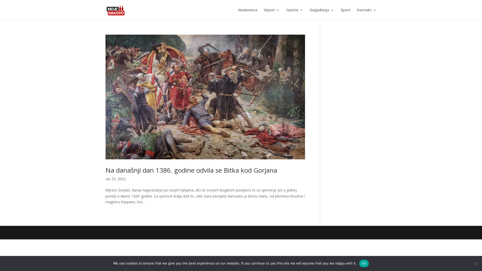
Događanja (319, 10)
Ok (364, 263)
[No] (475, 263)
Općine (292, 10)
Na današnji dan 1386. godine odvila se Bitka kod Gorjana (191, 170)
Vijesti (269, 10)
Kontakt (364, 10)
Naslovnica (247, 10)
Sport (345, 10)
